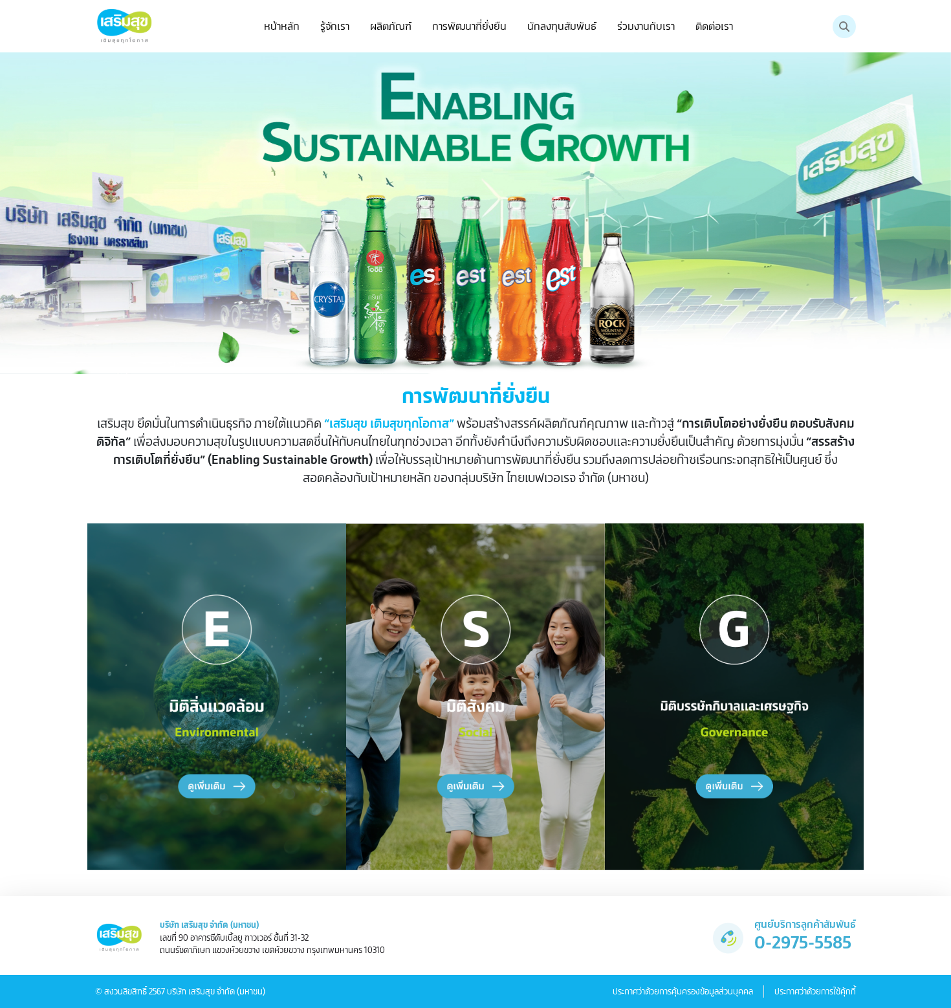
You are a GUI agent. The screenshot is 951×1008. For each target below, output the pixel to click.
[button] (335, 26)
